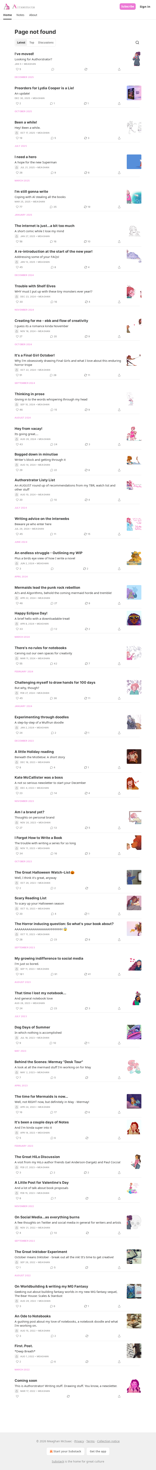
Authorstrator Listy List (35, 480)
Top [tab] (31, 42)
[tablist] (35, 42)
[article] (78, 61)
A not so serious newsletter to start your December (50, 783)
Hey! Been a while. (27, 128)
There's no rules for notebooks (41, 648)
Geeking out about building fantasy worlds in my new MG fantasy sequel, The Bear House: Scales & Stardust (66, 1294)
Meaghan (30, 64)
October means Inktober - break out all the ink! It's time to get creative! (64, 1257)
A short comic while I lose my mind (39, 231)
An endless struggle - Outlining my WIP (48, 553)
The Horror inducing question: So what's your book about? (64, 924)
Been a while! (26, 122)
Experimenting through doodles (42, 717)
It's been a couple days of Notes (42, 1122)
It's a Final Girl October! (35, 355)
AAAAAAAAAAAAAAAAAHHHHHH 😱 (41, 929)
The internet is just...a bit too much (45, 226)
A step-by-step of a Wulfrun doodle (39, 722)
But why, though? (27, 688)
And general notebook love (34, 998)
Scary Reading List (31, 898)
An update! (22, 93)
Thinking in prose (29, 394)
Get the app (98, 1451)
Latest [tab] (21, 42)
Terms (90, 1441)
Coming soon (26, 1380)
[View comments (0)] (52, 69)
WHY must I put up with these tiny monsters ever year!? (53, 291)
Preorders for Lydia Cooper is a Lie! (44, 88)
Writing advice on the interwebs (42, 519)
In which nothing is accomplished (38, 1032)
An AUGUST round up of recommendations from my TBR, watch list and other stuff (65, 487)
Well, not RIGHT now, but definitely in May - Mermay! (52, 1102)
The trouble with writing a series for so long (45, 843)
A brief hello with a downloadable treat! (42, 618)
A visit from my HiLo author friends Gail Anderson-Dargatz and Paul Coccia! (67, 1162)
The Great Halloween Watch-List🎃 (45, 872)
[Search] (137, 42)
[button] (7, 15)
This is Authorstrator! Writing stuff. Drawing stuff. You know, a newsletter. (66, 1386)
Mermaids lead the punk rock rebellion (47, 587)
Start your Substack (67, 1451)
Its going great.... (26, 434)
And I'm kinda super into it (33, 1127)
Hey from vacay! (28, 429)
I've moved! (24, 54)
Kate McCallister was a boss (39, 777)
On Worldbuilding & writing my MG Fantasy (51, 1286)
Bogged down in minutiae (36, 454)
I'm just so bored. (27, 964)
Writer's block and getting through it (40, 460)
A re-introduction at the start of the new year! (54, 251)
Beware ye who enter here (33, 524)
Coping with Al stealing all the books (40, 197)
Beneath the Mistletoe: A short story (40, 757)
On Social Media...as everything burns (47, 1217)
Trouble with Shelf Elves (35, 286)
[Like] (17, 1396)
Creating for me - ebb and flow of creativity (51, 321)
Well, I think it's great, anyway (35, 878)
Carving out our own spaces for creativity (43, 653)
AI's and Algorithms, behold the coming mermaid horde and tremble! (63, 593)
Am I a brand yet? (29, 812)
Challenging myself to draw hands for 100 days (55, 682)
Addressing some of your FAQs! (37, 257)
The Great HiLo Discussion (37, 1157)
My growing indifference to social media (49, 958)
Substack (58, 1461)
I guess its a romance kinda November (41, 326)
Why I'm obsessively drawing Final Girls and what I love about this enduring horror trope (68, 363)
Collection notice (108, 1441)
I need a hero (25, 157)
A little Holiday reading (34, 752)
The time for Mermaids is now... (41, 1096)
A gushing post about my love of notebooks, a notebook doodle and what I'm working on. (66, 1323)
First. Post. (24, 1346)
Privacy (79, 1441)
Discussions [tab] (45, 42)
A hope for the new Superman (36, 162)
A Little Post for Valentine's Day (42, 1182)
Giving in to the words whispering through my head (51, 399)
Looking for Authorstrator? (33, 59)
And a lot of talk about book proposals (41, 1188)
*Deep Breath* (25, 1351)
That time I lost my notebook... (40, 993)
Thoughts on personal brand (34, 817)
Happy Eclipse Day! (31, 613)
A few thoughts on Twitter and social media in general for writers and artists (68, 1222)
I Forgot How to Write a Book (38, 838)
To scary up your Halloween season (39, 903)
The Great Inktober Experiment (41, 1252)
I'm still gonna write (31, 191)
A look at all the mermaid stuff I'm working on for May (53, 1067)
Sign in (145, 6)
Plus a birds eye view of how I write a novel (45, 558)
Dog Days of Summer (32, 1027)
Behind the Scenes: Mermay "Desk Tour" (49, 1062)
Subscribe (127, 6)
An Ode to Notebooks (33, 1316)
